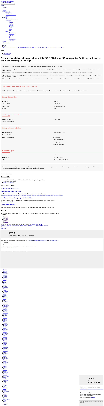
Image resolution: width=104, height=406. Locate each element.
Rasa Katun (11, 34)
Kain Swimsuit (44, 225)
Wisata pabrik (9, 13)
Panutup (11, 22)
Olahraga (11, 25)
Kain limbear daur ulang (6, 225)
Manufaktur (8, 12)
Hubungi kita (6, 43)
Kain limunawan (15, 225)
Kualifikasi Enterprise (11, 15)
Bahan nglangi (31, 225)
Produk (5, 17)
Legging (11, 23)
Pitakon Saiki (4, 214)
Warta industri (6, 54)
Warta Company (7, 53)
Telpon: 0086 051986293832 (7, 1)
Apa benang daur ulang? (8, 204)
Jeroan (10, 27)
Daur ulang (11, 35)
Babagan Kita (6, 11)
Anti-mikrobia (12, 32)
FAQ (7, 16)
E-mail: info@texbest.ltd (6, 2)
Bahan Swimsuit (23, 225)
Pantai (10, 21)
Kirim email (3, 228)
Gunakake (8, 20)
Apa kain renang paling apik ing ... (11, 191)
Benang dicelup (12, 39)
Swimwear (11, 26)
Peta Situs (33, 224)
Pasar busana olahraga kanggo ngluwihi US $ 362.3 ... (16, 198)
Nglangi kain (38, 225)
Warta (4, 41)
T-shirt (10, 29)
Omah (4, 10)
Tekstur (10, 37)
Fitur (7, 31)
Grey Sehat (11, 40)
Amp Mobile (39, 224)
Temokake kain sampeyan (12, 18)
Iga (9, 36)
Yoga (10, 30)
